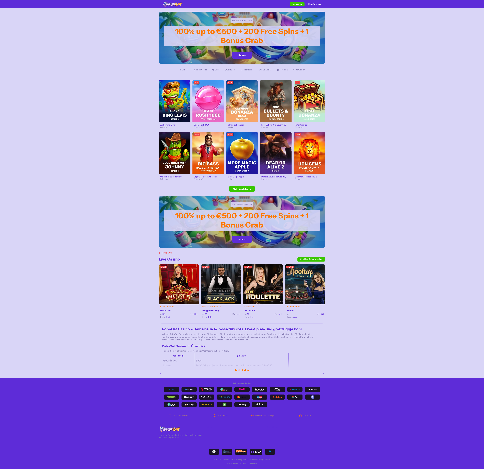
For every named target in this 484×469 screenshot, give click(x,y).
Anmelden (297, 4)
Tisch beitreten (180, 284)
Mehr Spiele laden (242, 189)
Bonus (242, 55)
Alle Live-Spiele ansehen (311, 259)
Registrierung (314, 4)
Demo (176, 104)
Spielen (176, 98)
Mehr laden (242, 370)
